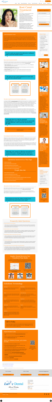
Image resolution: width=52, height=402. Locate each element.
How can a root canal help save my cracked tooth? (12, 175)
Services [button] (29, 3)
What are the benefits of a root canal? (10, 163)
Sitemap (7, 394)
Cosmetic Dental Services (42, 176)
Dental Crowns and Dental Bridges (43, 38)
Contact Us (43, 374)
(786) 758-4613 (21, 27)
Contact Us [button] (48, 3)
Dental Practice (42, 181)
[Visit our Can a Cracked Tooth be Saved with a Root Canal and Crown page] (11, 278)
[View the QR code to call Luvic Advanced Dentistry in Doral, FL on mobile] (44, 197)
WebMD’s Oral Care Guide (11, 337)
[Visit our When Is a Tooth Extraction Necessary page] (29, 278)
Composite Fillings (43, 36)
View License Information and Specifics (18, 352)
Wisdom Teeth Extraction (42, 47)
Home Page (21, 336)
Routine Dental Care (43, 179)
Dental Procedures (43, 178)
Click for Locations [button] (8, 374)
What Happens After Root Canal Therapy (44, 69)
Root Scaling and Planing (44, 44)
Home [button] (16, 3)
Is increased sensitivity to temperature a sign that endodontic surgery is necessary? (18, 177)
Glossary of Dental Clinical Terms (20, 333)
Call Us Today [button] (48, 1)
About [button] (19, 3)
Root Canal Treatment (10, 364)
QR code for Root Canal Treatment (8, 365)
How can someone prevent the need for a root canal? (13, 166)
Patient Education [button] (34, 3)
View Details (12, 357)
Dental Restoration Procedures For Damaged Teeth (43, 120)
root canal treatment (14, 101)
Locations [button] (42, 1)
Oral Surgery (42, 42)
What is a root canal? (8, 162)
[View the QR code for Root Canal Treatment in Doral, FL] (28, 268)
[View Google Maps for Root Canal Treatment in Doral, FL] (14, 269)
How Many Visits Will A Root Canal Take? (44, 94)
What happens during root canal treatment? (11, 165)
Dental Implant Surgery (43, 39)
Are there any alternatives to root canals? (11, 174)
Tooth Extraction (42, 45)
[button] (1, 401)
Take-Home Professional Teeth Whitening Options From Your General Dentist (44, 147)
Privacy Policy (4, 394)
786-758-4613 (27, 325)
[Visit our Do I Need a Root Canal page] (20, 278)
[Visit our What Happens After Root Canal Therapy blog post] (44, 67)
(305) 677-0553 (30, 384)
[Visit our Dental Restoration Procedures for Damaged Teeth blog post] (44, 117)
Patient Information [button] (24, 3)
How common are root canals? (9, 172)
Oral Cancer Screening (43, 41)
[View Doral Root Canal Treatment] (8, 26)
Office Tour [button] (40, 3)
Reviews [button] (44, 3)
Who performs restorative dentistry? (10, 180)
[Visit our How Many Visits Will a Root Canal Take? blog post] (44, 91)
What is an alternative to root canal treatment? (12, 168)
